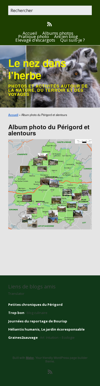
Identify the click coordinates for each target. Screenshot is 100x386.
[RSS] (50, 24)
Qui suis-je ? (72, 40)
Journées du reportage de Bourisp (37, 321)
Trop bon (16, 312)
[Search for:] (50, 10)
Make (30, 357)
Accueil (30, 33)
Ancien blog (66, 36)
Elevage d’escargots (35, 40)
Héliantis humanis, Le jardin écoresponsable (46, 329)
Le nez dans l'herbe (37, 68)
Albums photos (57, 33)
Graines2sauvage (23, 337)
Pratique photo (33, 36)
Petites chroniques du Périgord (35, 304)
